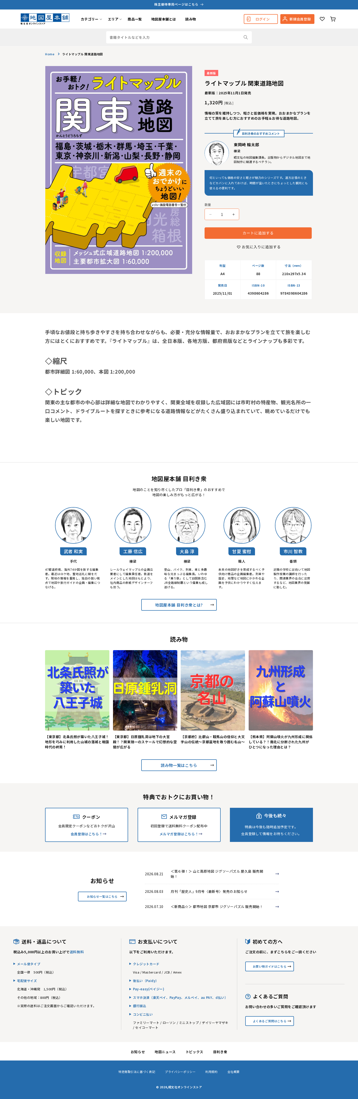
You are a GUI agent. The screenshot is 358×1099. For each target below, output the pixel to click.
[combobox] (179, 37)
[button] (89, 19)
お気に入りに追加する (261, 247)
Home (49, 54)
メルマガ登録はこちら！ (179, 834)
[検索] (245, 37)
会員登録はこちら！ (87, 834)
